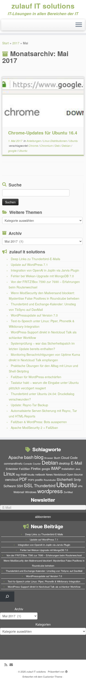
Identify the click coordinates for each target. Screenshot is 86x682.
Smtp (77, 479)
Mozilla (30, 474)
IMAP (56, 468)
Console (27, 463)
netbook (40, 474)
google (12, 150)
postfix (39, 480)
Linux (9, 473)
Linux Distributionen (55, 141)
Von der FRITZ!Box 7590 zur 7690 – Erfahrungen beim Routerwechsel (44, 555)
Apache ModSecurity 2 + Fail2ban (34, 427)
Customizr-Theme (52, 676)
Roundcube (50, 480)
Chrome (33, 145)
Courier (37, 463)
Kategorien (43, 624)
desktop (64, 463)
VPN (80, 486)
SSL (28, 485)
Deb (57, 145)
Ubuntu (73, 141)
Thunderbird (44, 485)
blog (38, 456)
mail (23, 474)
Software (10, 486)
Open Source (75, 474)
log (18, 474)
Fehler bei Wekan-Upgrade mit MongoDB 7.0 (42, 276)
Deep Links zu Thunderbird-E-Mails (35, 259)
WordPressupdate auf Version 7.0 (34, 315)
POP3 (31, 480)
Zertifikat (68, 492)
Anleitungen (34, 141)
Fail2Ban (24, 469)
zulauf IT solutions (43, 5)
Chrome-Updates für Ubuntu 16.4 (42, 132)
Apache (15, 457)
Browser (48, 458)
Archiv (19, 609)
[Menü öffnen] (78, 25)
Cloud (65, 457)
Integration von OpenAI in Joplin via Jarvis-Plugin (45, 270)
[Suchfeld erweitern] (7, 596)
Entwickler (12, 469)
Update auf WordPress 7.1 (29, 264)
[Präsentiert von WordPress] (66, 670)
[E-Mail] (12, 664)
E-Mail (76, 463)
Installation (68, 469)
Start (5, 43)
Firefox (36, 468)
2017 (15, 43)
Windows (30, 492)
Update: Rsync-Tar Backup (29, 405)
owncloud (11, 479)
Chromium (46, 145)
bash (29, 457)
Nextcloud (60, 474)
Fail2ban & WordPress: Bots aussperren (39, 422)
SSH (20, 486)
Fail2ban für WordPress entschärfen (36, 377)
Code (74, 457)
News (49, 474)
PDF (23, 479)
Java (77, 469)
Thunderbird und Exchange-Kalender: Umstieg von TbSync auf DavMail (44, 571)
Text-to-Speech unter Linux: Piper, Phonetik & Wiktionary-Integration (44, 581)
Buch (57, 458)
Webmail (18, 492)
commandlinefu (13, 463)
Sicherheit (65, 479)
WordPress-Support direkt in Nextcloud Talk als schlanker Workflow (44, 586)
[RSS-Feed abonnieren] (6, 664)
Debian (66, 145)
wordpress (50, 491)
